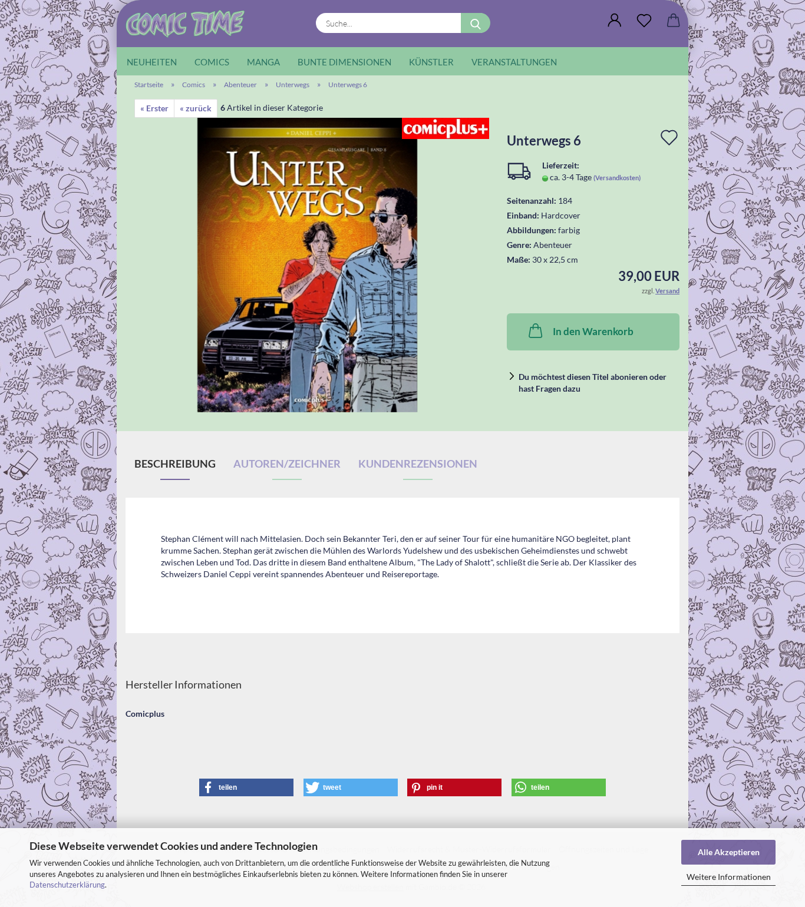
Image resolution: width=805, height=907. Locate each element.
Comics (211, 62)
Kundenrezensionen (417, 463)
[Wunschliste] (644, 20)
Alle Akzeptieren (729, 852)
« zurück (196, 108)
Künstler (431, 62)
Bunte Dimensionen (344, 62)
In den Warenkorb (593, 331)
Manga (263, 62)
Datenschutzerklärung (67, 884)
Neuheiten (152, 62)
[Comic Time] (189, 23)
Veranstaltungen (514, 62)
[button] (614, 20)
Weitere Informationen (729, 877)
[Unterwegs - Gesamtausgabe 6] (307, 264)
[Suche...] (475, 23)
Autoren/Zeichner (287, 463)
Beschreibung (175, 463)
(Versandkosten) (617, 177)
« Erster (154, 108)
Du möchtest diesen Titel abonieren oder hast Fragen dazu (593, 382)
